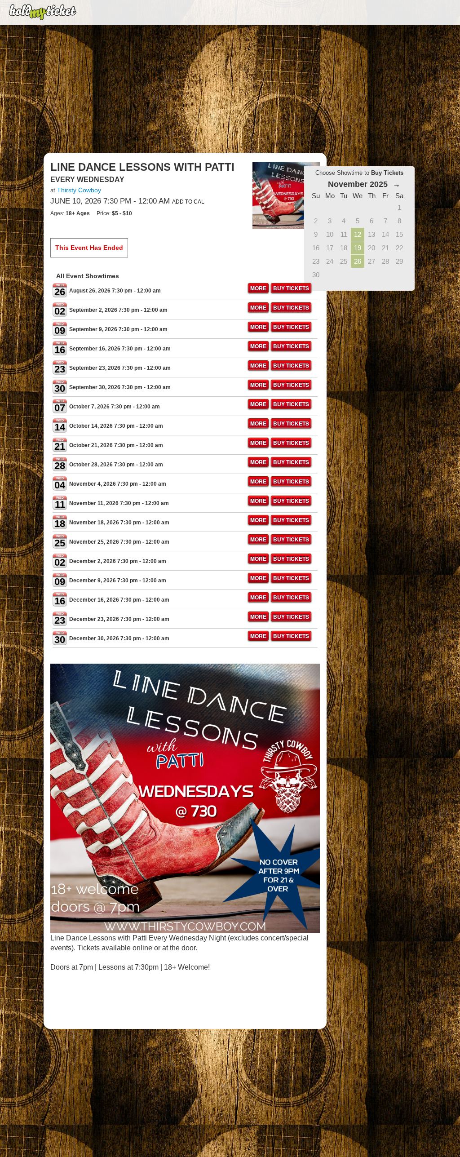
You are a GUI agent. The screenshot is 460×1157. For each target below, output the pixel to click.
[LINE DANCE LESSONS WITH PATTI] (286, 195)
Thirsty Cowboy (79, 190)
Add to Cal (188, 202)
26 (357, 261)
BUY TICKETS (291, 288)
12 (357, 234)
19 (357, 248)
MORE (258, 288)
